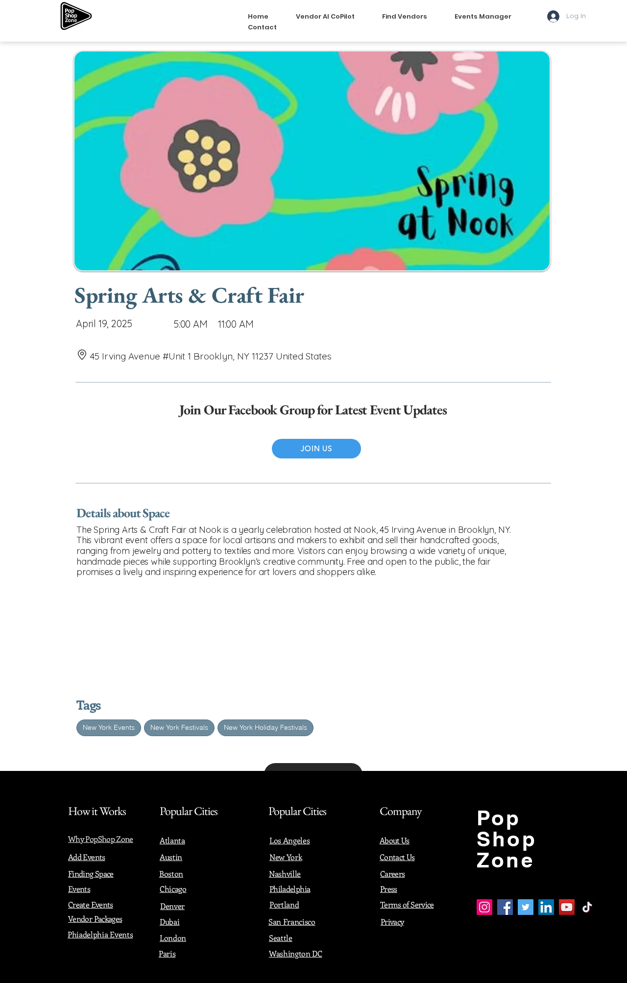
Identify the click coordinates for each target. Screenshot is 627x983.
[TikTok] (587, 907)
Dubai (169, 921)
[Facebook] (505, 907)
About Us (395, 840)
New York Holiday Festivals (265, 727)
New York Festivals (179, 727)
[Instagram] (484, 907)
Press (388, 889)
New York (285, 857)
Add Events (86, 857)
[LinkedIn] (546, 907)
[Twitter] (525, 907)
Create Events (90, 904)
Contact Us (397, 857)
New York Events (109, 727)
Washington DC (295, 953)
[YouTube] (567, 907)
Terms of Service (407, 904)
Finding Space (91, 873)
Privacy (392, 921)
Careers (392, 873)
